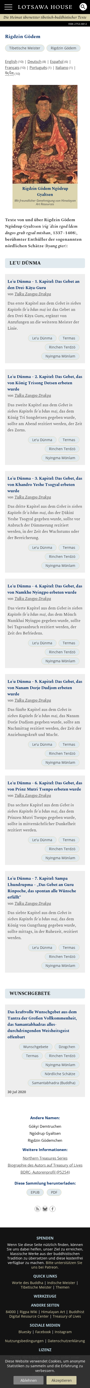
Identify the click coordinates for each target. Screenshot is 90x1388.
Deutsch (35, 61)
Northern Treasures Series (45, 1158)
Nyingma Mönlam (60, 356)
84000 (11, 1312)
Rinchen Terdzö (62, 347)
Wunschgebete (35, 1047)
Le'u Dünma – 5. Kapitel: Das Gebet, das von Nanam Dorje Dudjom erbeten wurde (45, 688)
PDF (54, 1192)
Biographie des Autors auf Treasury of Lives (45, 1165)
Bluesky (24, 1332)
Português (38, 67)
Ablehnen (28, 1380)
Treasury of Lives (67, 1316)
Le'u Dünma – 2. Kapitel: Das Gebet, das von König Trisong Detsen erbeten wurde (45, 383)
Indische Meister (61, 1283)
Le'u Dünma (42, 338)
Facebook (43, 1332)
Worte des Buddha (27, 1283)
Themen (63, 1287)
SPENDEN (45, 1237)
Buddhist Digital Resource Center (46, 1314)
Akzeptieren (62, 1380)
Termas (69, 338)
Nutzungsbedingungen (24, 1341)
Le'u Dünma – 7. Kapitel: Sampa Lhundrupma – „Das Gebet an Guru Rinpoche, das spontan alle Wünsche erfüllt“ (42, 888)
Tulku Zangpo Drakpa (32, 294)
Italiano (62, 67)
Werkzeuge (45, 1296)
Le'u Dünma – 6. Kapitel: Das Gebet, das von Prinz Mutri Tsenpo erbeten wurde (45, 786)
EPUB (35, 1192)
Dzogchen (67, 1047)
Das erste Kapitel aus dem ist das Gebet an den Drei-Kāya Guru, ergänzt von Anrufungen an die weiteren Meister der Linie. (44, 316)
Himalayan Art (53, 1312)
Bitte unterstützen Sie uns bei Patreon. (56, 1265)
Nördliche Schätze (60, 1074)
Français (12, 67)
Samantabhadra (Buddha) (53, 1083)
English (11, 61)
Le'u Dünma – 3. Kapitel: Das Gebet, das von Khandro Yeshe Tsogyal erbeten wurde (45, 484)
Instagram (63, 1332)
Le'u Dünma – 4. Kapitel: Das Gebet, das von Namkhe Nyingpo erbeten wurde (45, 589)
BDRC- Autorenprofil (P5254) (45, 1172)
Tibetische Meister (24, 48)
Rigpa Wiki (28, 1312)
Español (57, 61)
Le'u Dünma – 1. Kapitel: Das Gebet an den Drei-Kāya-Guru (44, 285)
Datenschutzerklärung (66, 1341)
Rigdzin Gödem (63, 48)
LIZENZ (45, 1349)
